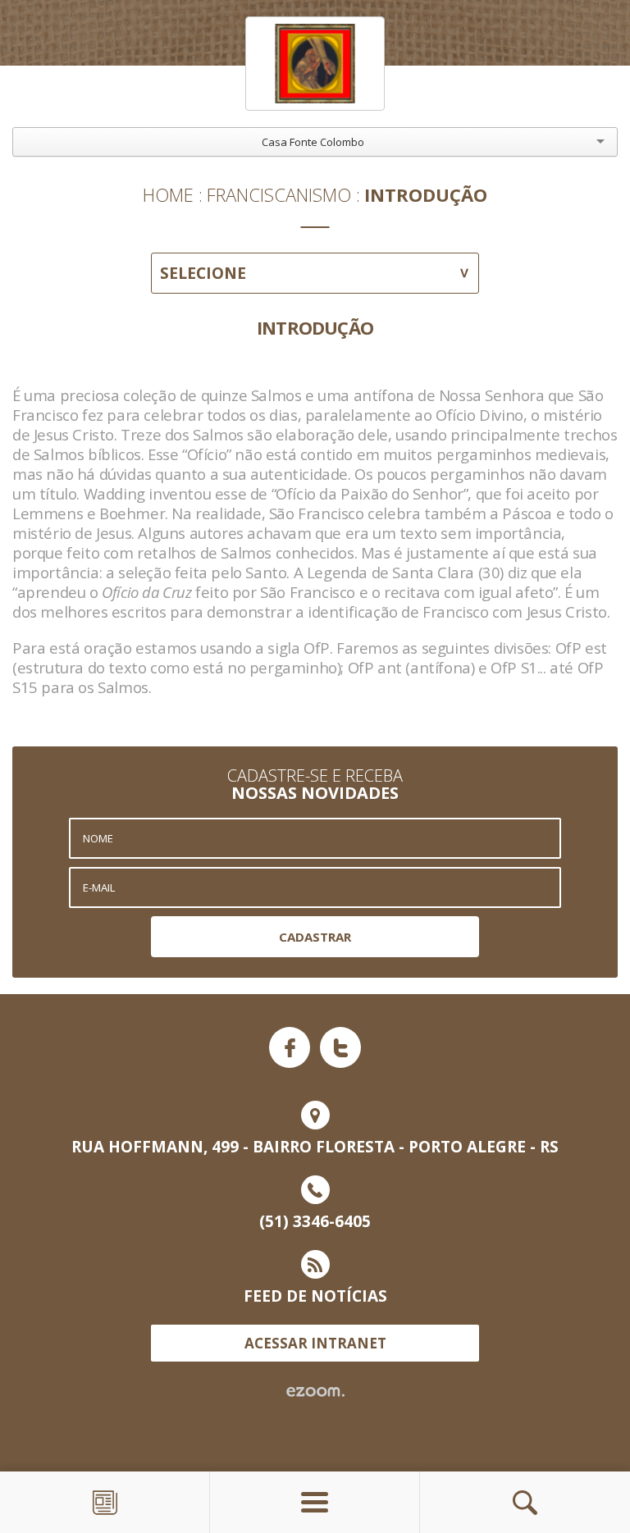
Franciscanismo (279, 194)
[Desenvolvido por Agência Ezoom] (315, 1392)
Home (168, 194)
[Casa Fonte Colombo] (315, 63)
